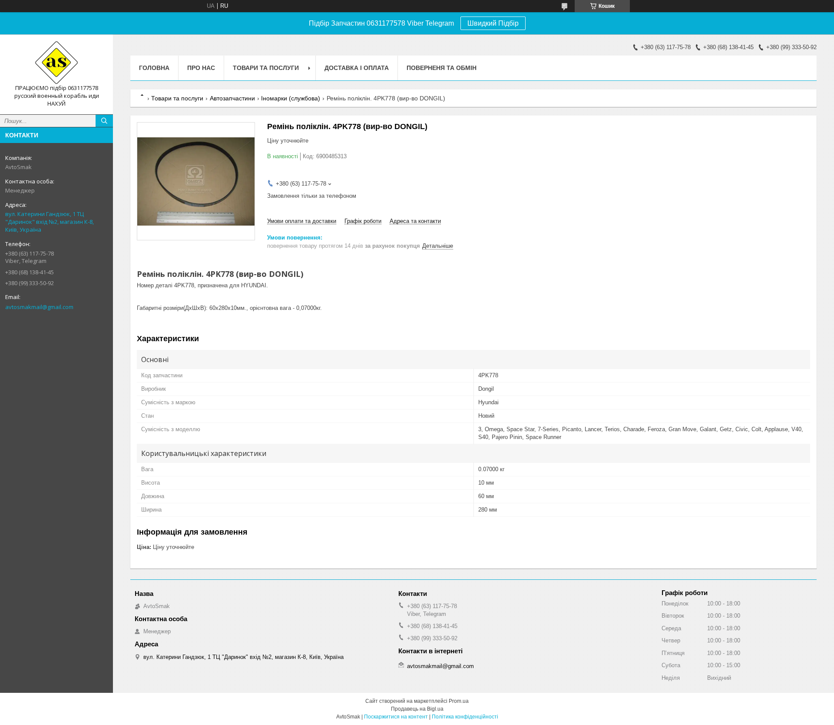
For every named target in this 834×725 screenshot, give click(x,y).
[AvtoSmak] (56, 62)
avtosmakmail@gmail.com (39, 307)
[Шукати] (104, 120)
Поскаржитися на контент (396, 717)
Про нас (201, 67)
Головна (154, 67)
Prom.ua (459, 701)
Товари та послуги (266, 67)
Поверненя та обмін (442, 67)
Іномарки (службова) (290, 98)
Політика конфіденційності (465, 717)
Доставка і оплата (356, 67)
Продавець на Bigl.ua (417, 709)
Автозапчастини (232, 98)
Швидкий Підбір (493, 23)
